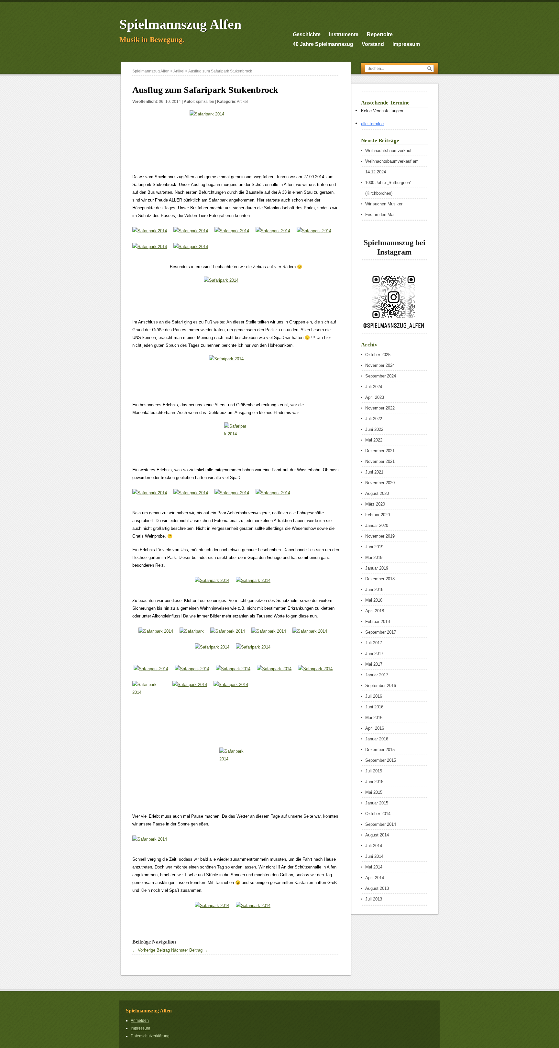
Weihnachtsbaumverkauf (388, 150)
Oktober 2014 (377, 813)
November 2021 (380, 461)
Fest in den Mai (379, 214)
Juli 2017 (373, 642)
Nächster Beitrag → (189, 950)
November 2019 (380, 536)
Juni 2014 (374, 856)
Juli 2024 (373, 386)
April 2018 (374, 610)
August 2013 (377, 888)
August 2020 (377, 493)
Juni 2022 (374, 429)
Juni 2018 (374, 589)
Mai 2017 (373, 664)
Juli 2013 (373, 899)
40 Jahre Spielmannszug (323, 44)
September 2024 (380, 376)
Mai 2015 (373, 792)
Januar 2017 (376, 674)
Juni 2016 (374, 706)
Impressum (406, 44)
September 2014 (380, 824)
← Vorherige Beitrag (151, 950)
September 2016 (380, 685)
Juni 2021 (374, 472)
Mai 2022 (373, 440)
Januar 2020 (376, 525)
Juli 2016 (373, 696)
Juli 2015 (373, 771)
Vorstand (373, 44)
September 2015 (380, 760)
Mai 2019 (373, 557)
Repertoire (380, 34)
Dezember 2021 (380, 450)
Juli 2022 (373, 418)
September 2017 (380, 632)
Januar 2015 (376, 803)
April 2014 (374, 877)
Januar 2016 (376, 739)
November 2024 (380, 365)
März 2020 (375, 504)
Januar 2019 (376, 568)
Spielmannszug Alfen (180, 24)
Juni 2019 (374, 546)
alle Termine (372, 123)
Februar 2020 (377, 514)
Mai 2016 (373, 717)
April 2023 (374, 397)
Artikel (242, 101)
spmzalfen (205, 101)
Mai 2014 (373, 867)
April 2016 (374, 728)
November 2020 (380, 482)
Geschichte (307, 34)
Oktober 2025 (377, 354)
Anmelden (140, 1020)
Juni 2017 (374, 653)
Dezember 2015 (380, 749)
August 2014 (377, 835)
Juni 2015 (374, 781)
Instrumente (343, 34)
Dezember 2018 (380, 578)
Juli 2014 (373, 845)
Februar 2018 (377, 621)
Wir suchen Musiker (383, 204)
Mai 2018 (373, 600)
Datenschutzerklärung (150, 1036)
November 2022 (380, 408)
